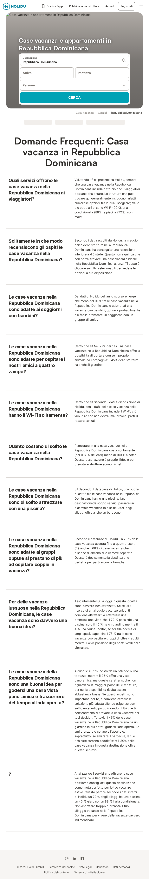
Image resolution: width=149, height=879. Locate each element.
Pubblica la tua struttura (84, 6)
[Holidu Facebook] (82, 858)
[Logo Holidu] (21, 6)
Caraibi (102, 112)
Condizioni (102, 867)
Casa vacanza (85, 112)
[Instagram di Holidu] (66, 858)
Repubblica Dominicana (126, 112)
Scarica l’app (55, 6)
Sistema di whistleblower (89, 872)
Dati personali (121, 867)
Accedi (109, 6)
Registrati (127, 6)
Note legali (85, 867)
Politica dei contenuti (57, 872)
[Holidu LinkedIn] (74, 858)
